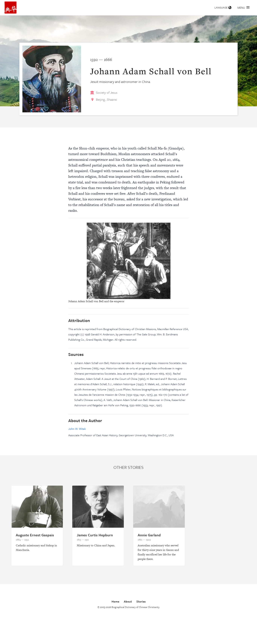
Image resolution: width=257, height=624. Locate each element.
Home (115, 601)
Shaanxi (112, 99)
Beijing (100, 99)
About (128, 601)
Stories (141, 601)
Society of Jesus (106, 92)
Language (221, 7)
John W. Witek (77, 429)
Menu (241, 7)
